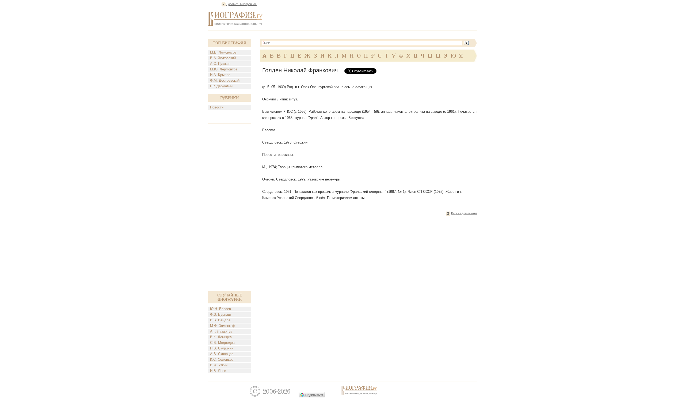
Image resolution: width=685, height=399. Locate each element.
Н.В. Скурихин (221, 348)
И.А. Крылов (220, 75)
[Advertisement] (379, 14)
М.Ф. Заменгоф (222, 326)
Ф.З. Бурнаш (220, 315)
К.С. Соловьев (222, 359)
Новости (216, 107)
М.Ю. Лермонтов (223, 69)
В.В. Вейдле (220, 320)
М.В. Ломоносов (223, 52)
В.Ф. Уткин (218, 365)
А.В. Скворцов (221, 354)
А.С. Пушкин (220, 64)
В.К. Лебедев (221, 337)
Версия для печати (464, 213)
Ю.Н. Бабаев (220, 309)
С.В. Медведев (222, 343)
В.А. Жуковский (223, 58)
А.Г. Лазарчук (221, 331)
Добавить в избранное (241, 4)
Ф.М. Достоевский (224, 80)
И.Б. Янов (218, 371)
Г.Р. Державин (221, 86)
